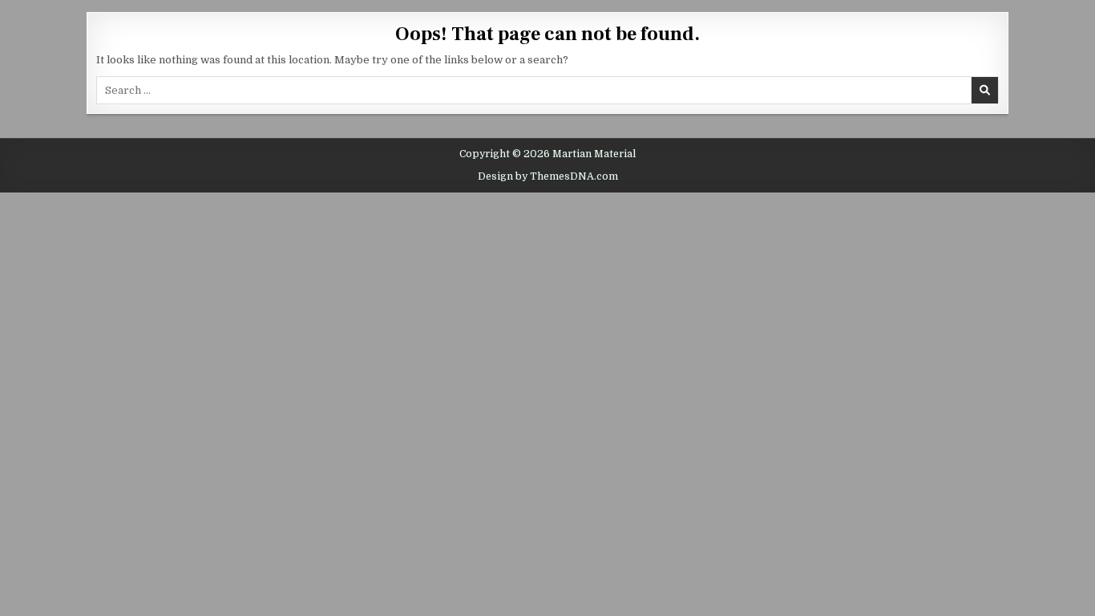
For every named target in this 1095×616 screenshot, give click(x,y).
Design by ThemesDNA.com (548, 176)
